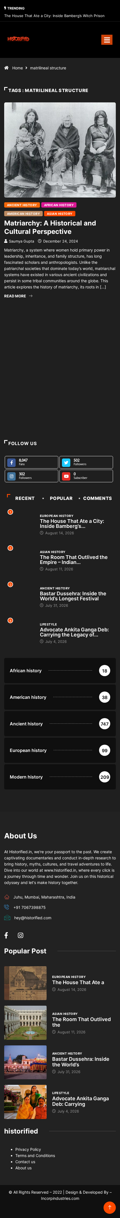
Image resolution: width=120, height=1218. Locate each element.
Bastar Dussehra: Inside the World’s (80, 1061)
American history (23, 214)
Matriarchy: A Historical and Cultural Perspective (50, 227)
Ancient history (22, 205)
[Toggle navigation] (107, 40)
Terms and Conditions (35, 1155)
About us (23, 1167)
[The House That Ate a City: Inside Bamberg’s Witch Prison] (25, 983)
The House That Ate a (78, 982)
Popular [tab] (61, 498)
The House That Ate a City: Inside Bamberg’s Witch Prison (54, 15)
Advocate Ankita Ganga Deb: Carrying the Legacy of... (74, 632)
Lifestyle (48, 624)
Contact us (25, 1161)
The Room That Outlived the (81, 1022)
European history (56, 516)
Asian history (60, 214)
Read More (15, 296)
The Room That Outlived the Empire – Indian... (74, 559)
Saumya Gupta (21, 241)
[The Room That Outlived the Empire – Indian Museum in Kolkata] (25, 1023)
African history (59, 205)
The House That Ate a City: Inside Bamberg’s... (72, 523)
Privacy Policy (28, 1149)
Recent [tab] (25, 498)
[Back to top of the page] (110, 1207)
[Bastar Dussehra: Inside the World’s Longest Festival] (25, 1062)
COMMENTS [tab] (97, 498)
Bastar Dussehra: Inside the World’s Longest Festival (73, 596)
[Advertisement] (60, 376)
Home (17, 67)
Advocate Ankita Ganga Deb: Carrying (80, 1101)
